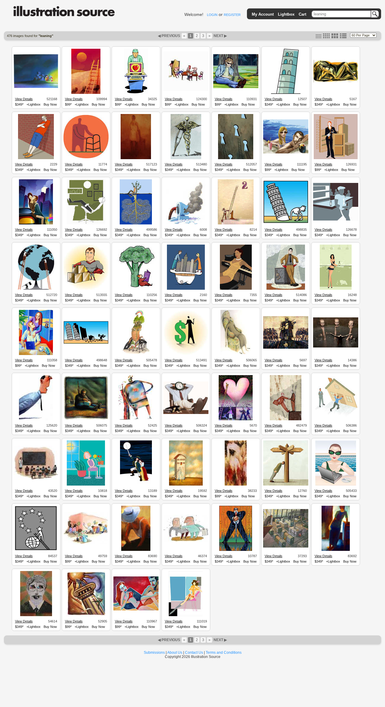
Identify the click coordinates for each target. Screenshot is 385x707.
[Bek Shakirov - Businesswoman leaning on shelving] (336, 158)
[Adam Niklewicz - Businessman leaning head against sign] (285, 484)
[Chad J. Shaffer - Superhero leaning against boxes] (86, 288)
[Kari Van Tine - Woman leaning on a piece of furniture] (336, 549)
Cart (302, 14)
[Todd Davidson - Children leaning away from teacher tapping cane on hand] (285, 347)
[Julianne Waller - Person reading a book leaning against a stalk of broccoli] (136, 288)
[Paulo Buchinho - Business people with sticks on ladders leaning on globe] (36, 288)
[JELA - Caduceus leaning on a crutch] (186, 158)
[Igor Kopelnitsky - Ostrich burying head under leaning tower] (285, 222)
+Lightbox (33, 104)
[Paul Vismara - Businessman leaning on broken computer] (185, 223)
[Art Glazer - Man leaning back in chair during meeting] (185, 89)
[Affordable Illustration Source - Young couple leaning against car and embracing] (36, 223)
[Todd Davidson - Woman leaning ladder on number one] (236, 223)
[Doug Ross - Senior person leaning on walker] (86, 157)
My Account (263, 14)
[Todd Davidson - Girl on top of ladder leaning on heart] (236, 419)
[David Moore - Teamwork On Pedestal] (86, 615)
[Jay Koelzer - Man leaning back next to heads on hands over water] (335, 346)
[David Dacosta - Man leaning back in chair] (86, 223)
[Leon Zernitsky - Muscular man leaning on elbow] (335, 81)
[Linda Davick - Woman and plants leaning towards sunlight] (86, 484)
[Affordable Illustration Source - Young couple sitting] (136, 609)
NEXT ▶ (220, 36)
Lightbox (286, 14)
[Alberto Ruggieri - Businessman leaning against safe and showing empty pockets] (285, 288)
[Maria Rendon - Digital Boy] (36, 615)
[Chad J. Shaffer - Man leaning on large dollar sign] (185, 354)
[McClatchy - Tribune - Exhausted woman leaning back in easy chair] (235, 354)
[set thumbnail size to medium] (326, 37)
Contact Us (194, 652)
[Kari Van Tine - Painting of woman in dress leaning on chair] (136, 158)
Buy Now (50, 104)
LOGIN (212, 15)
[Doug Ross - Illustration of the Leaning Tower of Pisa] (285, 92)
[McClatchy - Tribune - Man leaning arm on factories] (136, 354)
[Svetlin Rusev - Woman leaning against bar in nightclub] (336, 288)
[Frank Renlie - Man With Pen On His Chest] (185, 540)
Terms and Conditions (224, 652)
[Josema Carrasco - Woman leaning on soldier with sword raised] (136, 484)
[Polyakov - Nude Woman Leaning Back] (236, 484)
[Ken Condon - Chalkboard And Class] (36, 479)
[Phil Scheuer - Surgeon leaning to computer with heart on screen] (136, 92)
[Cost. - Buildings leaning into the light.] (36, 87)
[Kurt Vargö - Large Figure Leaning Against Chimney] (136, 419)
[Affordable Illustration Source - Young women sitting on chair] (186, 615)
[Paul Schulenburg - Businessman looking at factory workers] (285, 546)
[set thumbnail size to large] (334, 37)
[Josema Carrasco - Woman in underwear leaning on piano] (236, 288)
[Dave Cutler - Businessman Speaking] (36, 419)
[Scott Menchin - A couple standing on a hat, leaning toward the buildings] (186, 288)
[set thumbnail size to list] (343, 37)
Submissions (154, 652)
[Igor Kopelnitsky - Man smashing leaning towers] (86, 342)
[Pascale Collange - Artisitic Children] (86, 543)
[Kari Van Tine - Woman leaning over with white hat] (135, 549)
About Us (174, 652)
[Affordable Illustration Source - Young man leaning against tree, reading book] (235, 87)
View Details (24, 99)
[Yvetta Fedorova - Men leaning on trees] (136, 223)
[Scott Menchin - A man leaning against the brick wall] (36, 158)
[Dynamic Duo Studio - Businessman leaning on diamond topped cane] (235, 549)
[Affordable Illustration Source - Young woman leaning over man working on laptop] (36, 354)
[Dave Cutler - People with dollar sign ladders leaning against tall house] (186, 484)
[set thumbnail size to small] (318, 37)
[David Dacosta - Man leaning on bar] (335, 219)
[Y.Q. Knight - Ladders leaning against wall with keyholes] (235, 158)
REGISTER (232, 15)
